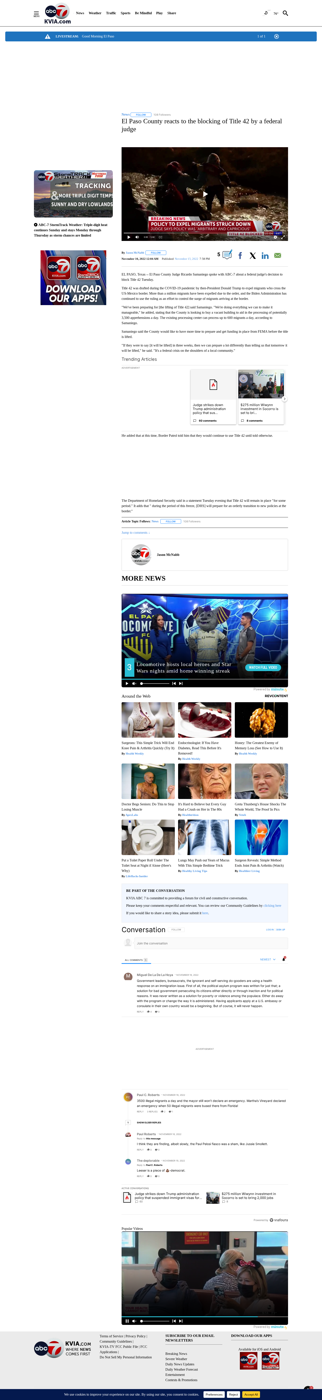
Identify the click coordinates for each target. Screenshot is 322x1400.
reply (140, 1011)
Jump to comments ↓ (136, 532)
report (280, 1011)
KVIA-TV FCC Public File (119, 1347)
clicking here (272, 905)
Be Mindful (143, 13)
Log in (270, 929)
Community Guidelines (116, 1341)
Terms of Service (111, 1336)
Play (159, 13)
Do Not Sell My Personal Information (126, 1357)
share (270, 1011)
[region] (205, 1074)
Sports (125, 13)
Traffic (111, 13)
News (80, 13)
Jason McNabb (135, 252)
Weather (95, 13)
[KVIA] (58, 13)
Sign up (280, 929)
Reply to (149, 1138)
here (205, 913)
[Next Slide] (284, 399)
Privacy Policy (136, 1336)
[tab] (136, 959)
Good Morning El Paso (98, 36)
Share (171, 13)
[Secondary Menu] (39, 13)
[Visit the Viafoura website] (278, 1220)
